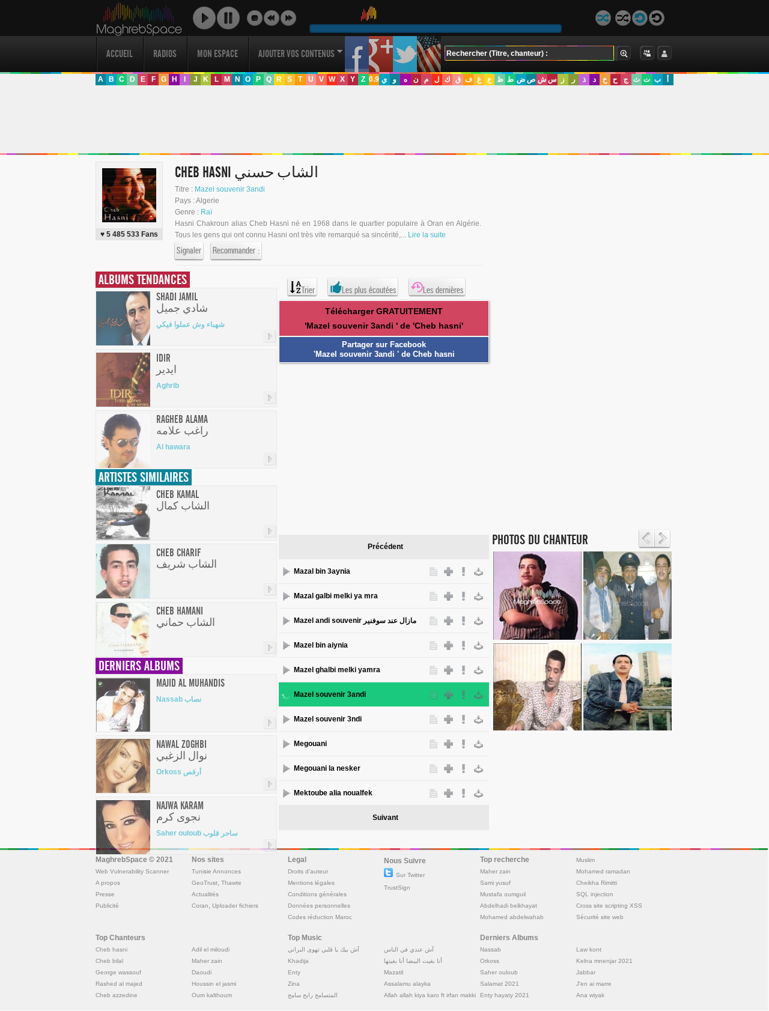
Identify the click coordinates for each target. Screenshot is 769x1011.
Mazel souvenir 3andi (230, 189)
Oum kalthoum (212, 995)
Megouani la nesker (327, 768)
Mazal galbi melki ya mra (336, 596)
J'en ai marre (594, 983)
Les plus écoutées (369, 290)
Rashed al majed (119, 983)
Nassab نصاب (178, 699)
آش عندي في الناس (409, 949)
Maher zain (495, 871)
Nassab (490, 949)
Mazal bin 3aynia (322, 571)
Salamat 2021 (499, 983)
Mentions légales (311, 882)
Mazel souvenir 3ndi (328, 719)
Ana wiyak (590, 995)
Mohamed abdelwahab (512, 917)
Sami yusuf (495, 882)
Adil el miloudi (210, 949)
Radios (165, 53)
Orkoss (489, 961)
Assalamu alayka (407, 983)
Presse (105, 894)
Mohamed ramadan (603, 871)
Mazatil (393, 972)
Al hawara (173, 447)
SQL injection (594, 894)
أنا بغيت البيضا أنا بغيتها (413, 961)
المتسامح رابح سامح (313, 995)
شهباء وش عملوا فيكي (190, 324)
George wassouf (118, 972)
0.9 (374, 79)
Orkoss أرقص (178, 772)
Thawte (231, 882)
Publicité (107, 905)
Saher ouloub (499, 972)
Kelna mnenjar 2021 (604, 961)
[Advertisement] (384, 120)
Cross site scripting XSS (609, 905)
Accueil (119, 53)
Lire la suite (427, 235)
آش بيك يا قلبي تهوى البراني (323, 949)
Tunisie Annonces (216, 871)
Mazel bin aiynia (321, 645)
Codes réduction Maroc (320, 917)
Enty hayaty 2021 (504, 995)
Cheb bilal (109, 961)
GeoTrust (204, 882)
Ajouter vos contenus (296, 53)
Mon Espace (217, 53)
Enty (294, 972)
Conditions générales (317, 894)
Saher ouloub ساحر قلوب (197, 833)
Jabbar (585, 972)
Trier (308, 290)
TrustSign (397, 887)
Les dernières (443, 290)
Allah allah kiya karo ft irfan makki (430, 995)
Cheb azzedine (117, 995)
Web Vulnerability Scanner (132, 871)
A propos (108, 882)
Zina (294, 983)
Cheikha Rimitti (596, 882)
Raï (206, 212)
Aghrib (167, 385)
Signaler (189, 250)
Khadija (298, 961)
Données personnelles (319, 905)
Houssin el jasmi (214, 983)
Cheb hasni (111, 949)
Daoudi (201, 972)
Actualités (205, 894)
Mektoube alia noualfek (333, 793)
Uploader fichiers (235, 905)
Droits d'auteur (308, 871)
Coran (200, 905)
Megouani (310, 743)
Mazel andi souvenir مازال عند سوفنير (355, 620)
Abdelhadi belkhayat (508, 905)
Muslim (585, 860)
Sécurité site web (600, 917)
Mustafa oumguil (503, 894)
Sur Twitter (410, 875)
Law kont (588, 949)
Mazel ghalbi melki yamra (337, 670)
